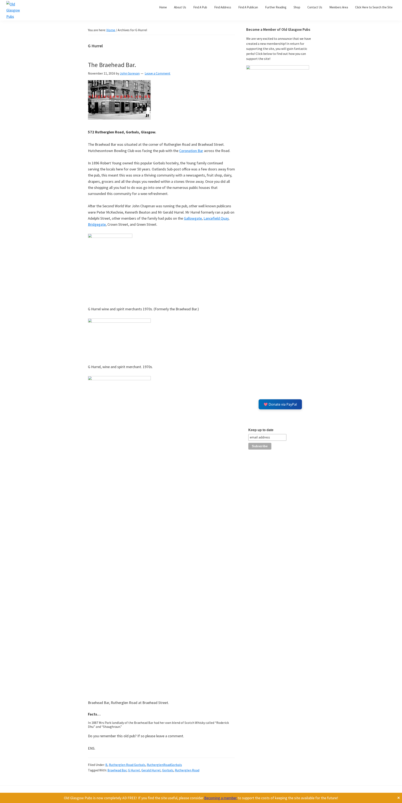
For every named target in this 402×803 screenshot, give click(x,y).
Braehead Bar (116, 770)
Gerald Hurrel (151, 770)
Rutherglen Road (187, 770)
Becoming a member (221, 797)
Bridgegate (97, 224)
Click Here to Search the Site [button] (374, 7)
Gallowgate (193, 218)
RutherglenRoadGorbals (164, 765)
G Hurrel (134, 770)
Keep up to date (260, 430)
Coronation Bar (191, 150)
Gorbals (167, 770)
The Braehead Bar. (112, 65)
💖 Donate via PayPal (280, 404)
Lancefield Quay (216, 218)
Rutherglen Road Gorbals (127, 765)
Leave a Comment (157, 73)
